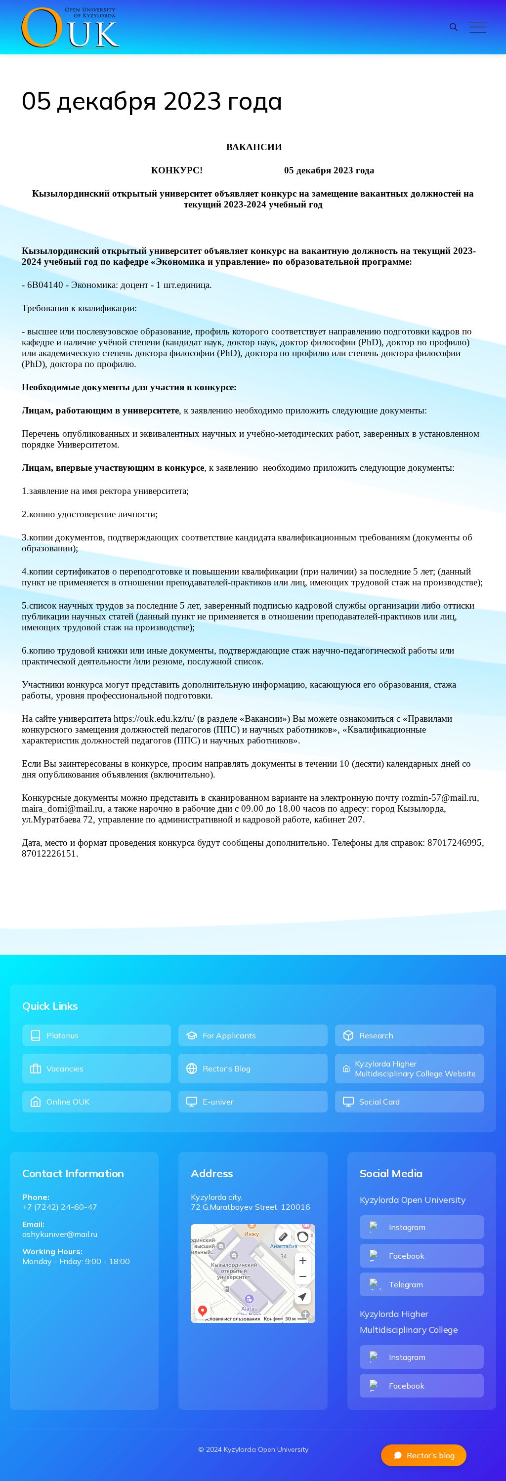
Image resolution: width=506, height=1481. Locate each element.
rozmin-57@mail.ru (439, 797)
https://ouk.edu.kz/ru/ (154, 718)
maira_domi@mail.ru (62, 808)
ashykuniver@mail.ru (59, 1234)
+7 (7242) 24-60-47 (59, 1207)
